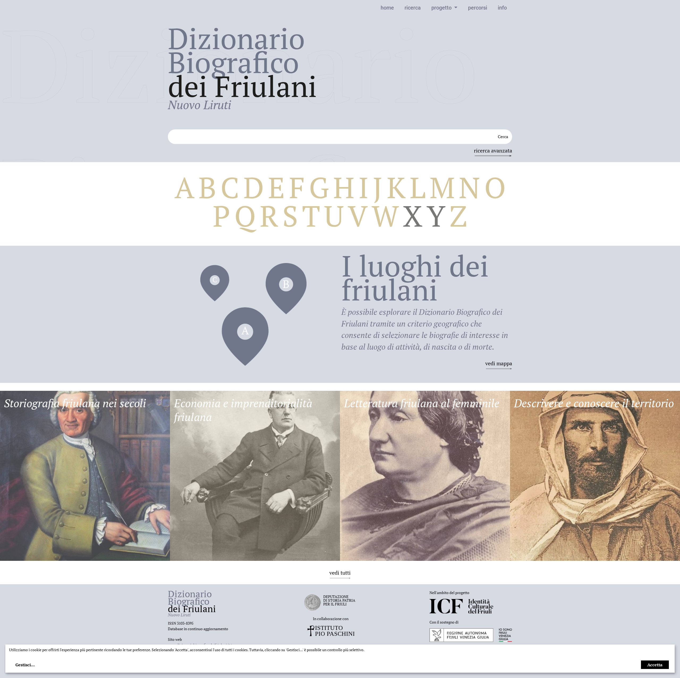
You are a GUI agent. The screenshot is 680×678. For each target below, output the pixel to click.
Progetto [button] (442, 8)
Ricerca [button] (413, 8)
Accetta (654, 665)
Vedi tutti (340, 572)
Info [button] (502, 8)
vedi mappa (498, 363)
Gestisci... (25, 665)
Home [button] (387, 8)
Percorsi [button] (477, 8)
